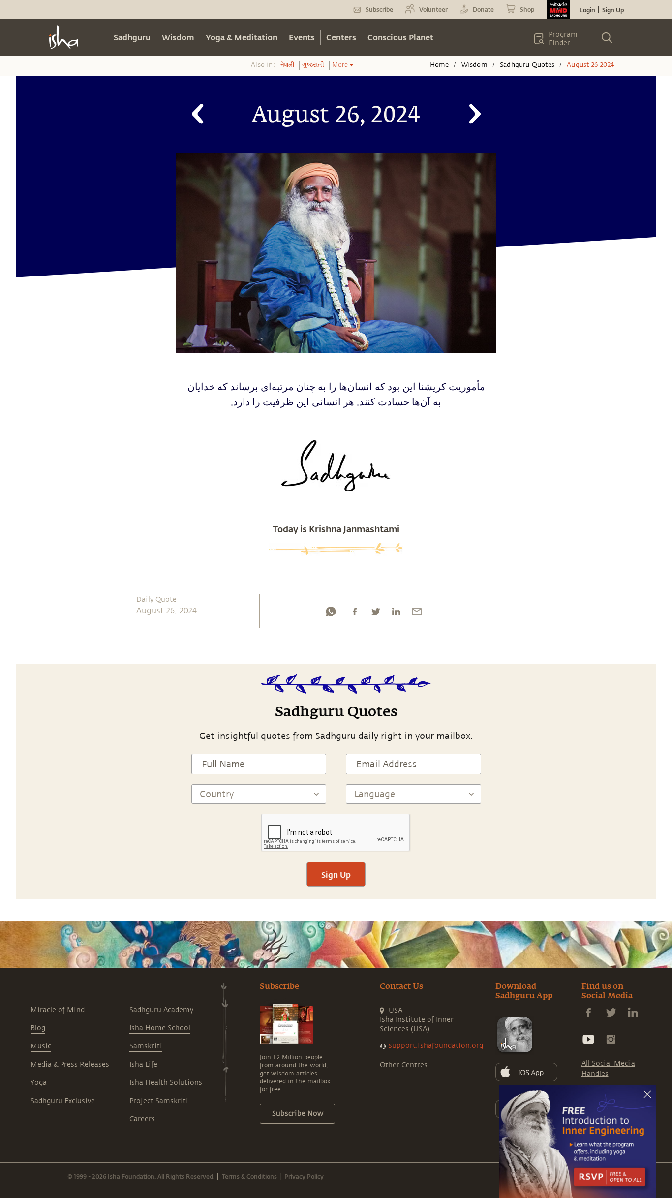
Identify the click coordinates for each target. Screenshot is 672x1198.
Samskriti (145, 1046)
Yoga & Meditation (241, 37)
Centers (341, 37)
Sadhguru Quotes (527, 64)
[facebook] (354, 614)
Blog (38, 1028)
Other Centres (404, 1065)
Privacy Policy (304, 1176)
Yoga (39, 1082)
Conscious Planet (400, 37)
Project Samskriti (158, 1101)
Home (439, 64)
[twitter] (375, 614)
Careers (142, 1119)
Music (41, 1046)
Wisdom (178, 37)
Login (587, 10)
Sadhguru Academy (161, 1010)
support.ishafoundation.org (436, 1045)
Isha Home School (159, 1028)
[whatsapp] (330, 614)
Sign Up (613, 10)
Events (302, 37)
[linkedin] (396, 614)
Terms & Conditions (249, 1176)
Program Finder (563, 39)
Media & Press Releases (70, 1064)
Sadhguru (132, 37)
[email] (417, 614)
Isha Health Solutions (165, 1082)
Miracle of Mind (58, 1010)
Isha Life (143, 1064)
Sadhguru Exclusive (63, 1101)
